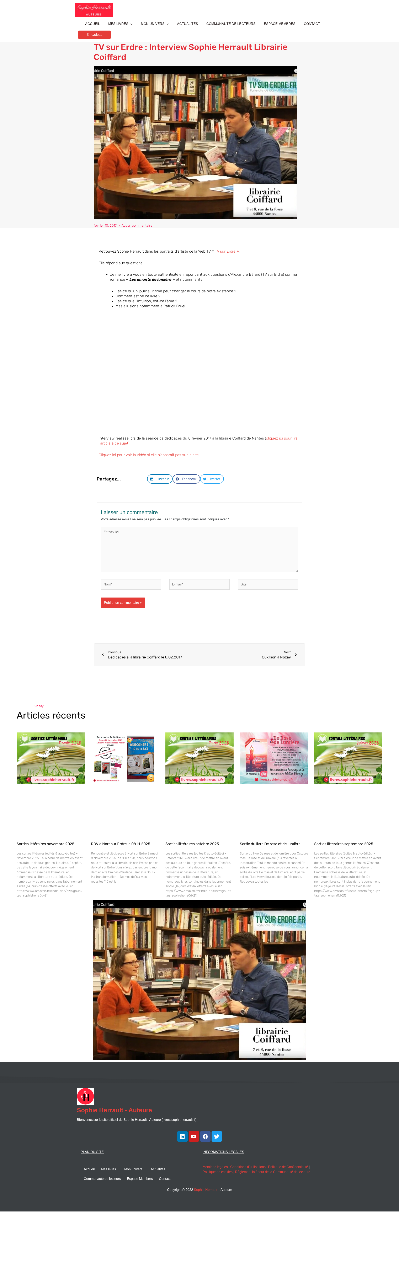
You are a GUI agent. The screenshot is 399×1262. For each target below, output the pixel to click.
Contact (164, 1179)
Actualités (158, 1169)
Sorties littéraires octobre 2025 (192, 844)
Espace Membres (140, 1179)
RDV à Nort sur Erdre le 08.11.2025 (120, 844)
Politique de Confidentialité (288, 1167)
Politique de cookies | (219, 1172)
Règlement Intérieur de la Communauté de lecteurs (272, 1172)
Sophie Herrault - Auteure (114, 1110)
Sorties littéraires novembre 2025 (45, 844)
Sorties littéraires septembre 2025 (343, 844)
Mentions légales (215, 1167)
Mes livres (108, 1169)
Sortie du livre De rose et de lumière (270, 844)
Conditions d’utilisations (248, 1167)
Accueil (89, 1169)
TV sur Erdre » (227, 251)
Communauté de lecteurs (102, 1179)
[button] (94, 35)
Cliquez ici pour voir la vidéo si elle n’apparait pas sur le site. (149, 455)
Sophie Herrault (205, 1190)
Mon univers (133, 1169)
